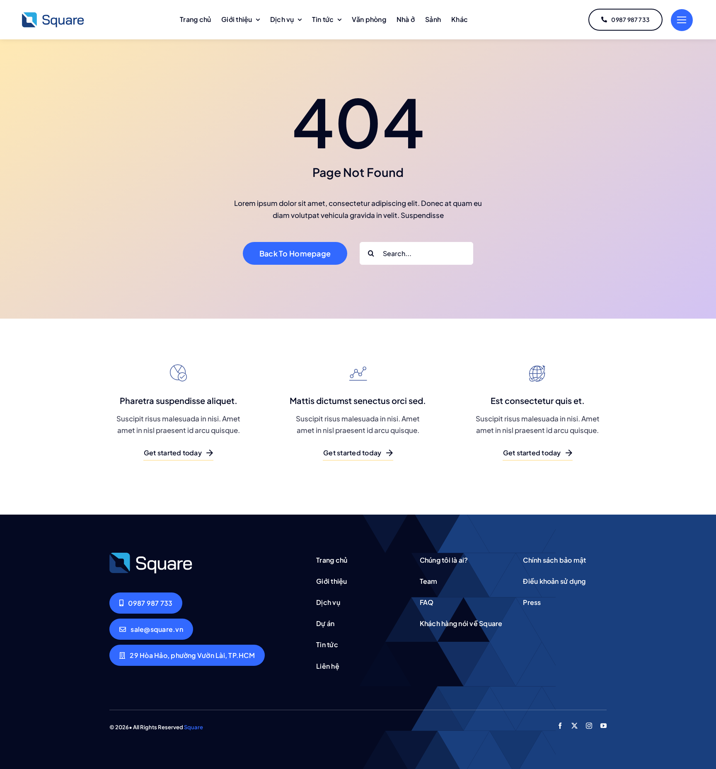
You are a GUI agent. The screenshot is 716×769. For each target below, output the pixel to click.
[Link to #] (682, 20)
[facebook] (560, 726)
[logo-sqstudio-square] (53, 14)
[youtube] (603, 726)
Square (193, 727)
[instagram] (589, 726)
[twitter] (574, 726)
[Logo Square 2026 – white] (150, 555)
